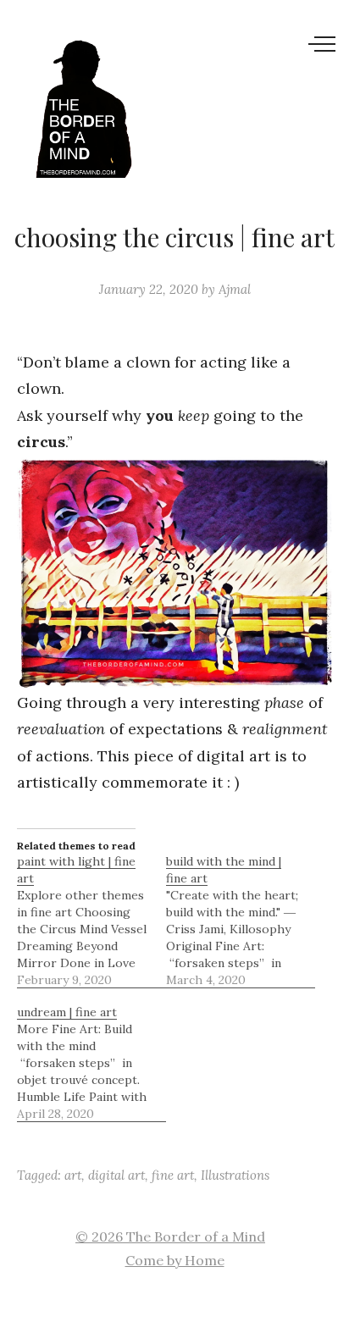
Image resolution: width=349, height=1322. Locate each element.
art (72, 1175)
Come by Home (174, 1260)
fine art (173, 1175)
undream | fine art (67, 1012)
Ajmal (235, 289)
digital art (116, 1175)
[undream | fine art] (91, 1063)
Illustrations (235, 1175)
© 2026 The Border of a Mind (170, 1236)
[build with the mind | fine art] (240, 920)
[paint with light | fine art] (91, 920)
